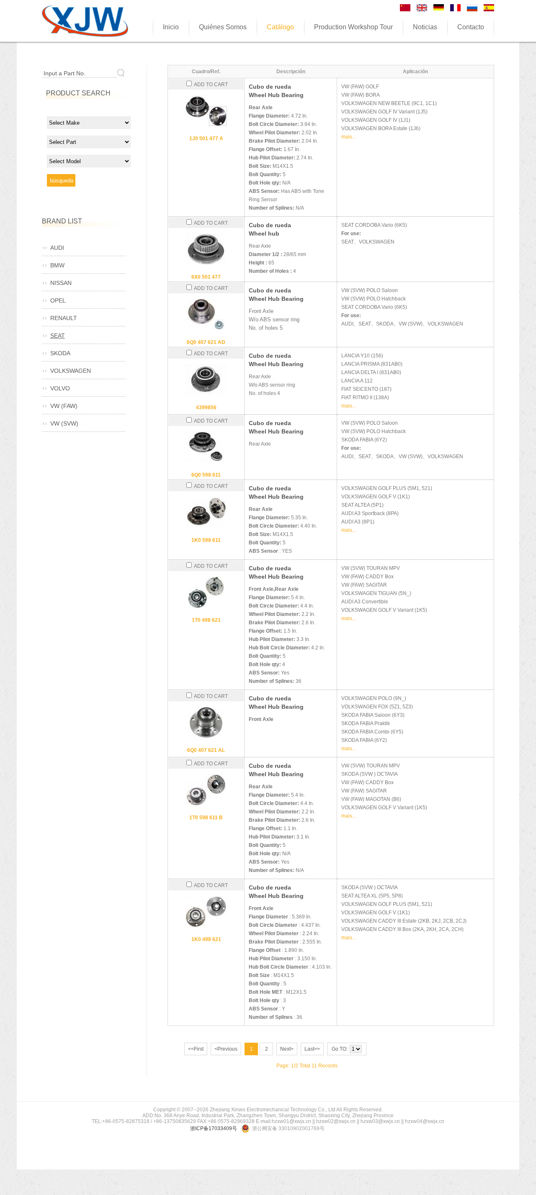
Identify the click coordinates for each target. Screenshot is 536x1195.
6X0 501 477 (206, 277)
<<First (196, 1049)
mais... (348, 137)
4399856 (206, 407)
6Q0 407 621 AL (206, 750)
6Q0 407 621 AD (206, 342)
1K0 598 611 (206, 540)
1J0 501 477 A (206, 138)
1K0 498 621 (206, 939)
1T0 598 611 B (206, 818)
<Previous (225, 1049)
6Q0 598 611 (206, 475)
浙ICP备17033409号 (213, 1128)
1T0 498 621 (206, 620)
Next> (287, 1049)
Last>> (312, 1049)
